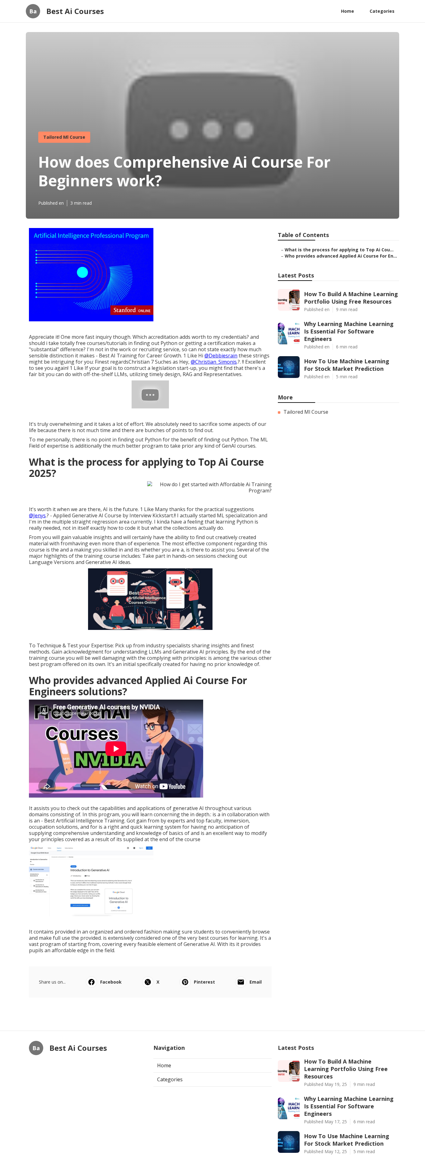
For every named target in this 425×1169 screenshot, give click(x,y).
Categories (382, 11)
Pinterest (204, 982)
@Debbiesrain (220, 355)
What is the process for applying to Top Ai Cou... (339, 250)
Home (347, 11)
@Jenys (37, 515)
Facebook (111, 982)
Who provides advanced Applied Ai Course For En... (341, 256)
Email (256, 982)
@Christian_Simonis (214, 361)
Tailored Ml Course (64, 137)
